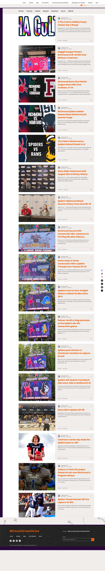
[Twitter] (14, 541)
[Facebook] (11, 541)
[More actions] (91, 18)
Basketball (54, 11)
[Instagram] (102, 277)
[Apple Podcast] (20, 541)
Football (37, 11)
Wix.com (34, 545)
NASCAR (70, 11)
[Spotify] (102, 287)
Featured (29, 11)
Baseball (46, 11)
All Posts (21, 11)
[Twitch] (102, 270)
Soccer (63, 11)
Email (64, 536)
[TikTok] (102, 274)
